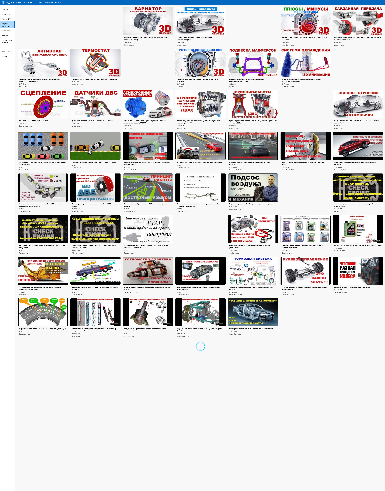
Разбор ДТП (6, 19)
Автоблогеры (7, 52)
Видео (18, 2)
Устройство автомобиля (6, 24)
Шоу (3, 47)
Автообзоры (6, 30)
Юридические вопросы (7, 41)
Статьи (26, 2)
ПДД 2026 (10, 3)
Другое (4, 56)
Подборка (5, 9)
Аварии (5, 35)
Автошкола (6, 14)
